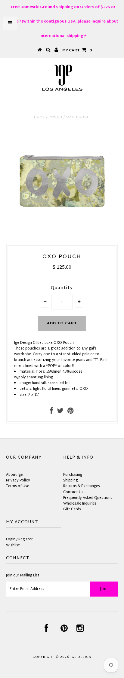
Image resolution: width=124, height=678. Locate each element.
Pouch (55, 117)
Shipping (70, 480)
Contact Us (73, 492)
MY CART (77, 50)
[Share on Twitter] (60, 412)
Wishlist (13, 545)
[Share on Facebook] (51, 412)
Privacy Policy (18, 480)
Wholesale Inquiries (80, 503)
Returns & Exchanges (81, 486)
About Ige (14, 475)
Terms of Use (17, 486)
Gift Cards (72, 509)
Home (39, 117)
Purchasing (72, 475)
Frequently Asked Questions (87, 498)
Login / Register (19, 539)
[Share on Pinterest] (70, 412)
